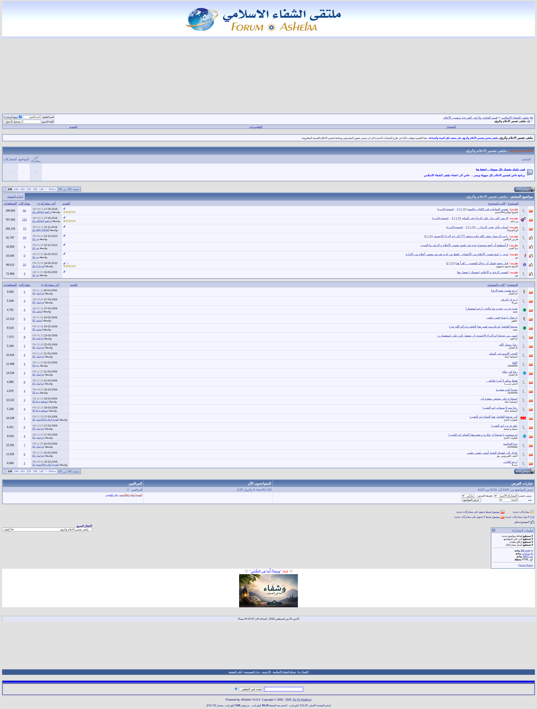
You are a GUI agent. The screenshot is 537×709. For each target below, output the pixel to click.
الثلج (514, 362)
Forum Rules (525, 565)
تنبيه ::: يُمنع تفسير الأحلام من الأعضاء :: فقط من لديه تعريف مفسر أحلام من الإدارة (457, 254)
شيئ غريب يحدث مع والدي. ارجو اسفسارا (491, 308)
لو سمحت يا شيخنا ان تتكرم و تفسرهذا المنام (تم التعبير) (482, 434)
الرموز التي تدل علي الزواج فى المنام (485, 218)
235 (29, 189)
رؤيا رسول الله (508, 344)
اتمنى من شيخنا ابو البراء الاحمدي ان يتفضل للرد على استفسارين (477, 335)
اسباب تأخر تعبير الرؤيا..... (492, 227)
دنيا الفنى (513, 248)
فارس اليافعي (510, 239)
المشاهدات (10, 203)
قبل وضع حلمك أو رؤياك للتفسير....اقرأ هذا (481, 263)
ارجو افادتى (510, 461)
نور (37, 239)
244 (16, 189)
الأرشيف (266, 672)
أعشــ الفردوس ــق (507, 455)
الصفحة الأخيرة (446, 209)
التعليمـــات (255, 126)
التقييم (66, 203)
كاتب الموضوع (497, 203)
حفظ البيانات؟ (10, 117)
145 (41, 189)
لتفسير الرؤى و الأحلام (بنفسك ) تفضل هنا (482, 272)
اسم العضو (48, 117)
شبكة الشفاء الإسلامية (284, 672)
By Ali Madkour (302, 699)
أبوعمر (39, 311)
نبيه (37, 365)
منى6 (514, 302)
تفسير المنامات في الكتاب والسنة (487, 209)
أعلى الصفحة (235, 672)
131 (24, 219)
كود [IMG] (528, 556)
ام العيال (512, 293)
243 (22, 189)
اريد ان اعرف (509, 299)
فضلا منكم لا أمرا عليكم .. (501, 380)
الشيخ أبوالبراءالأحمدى (506, 212)
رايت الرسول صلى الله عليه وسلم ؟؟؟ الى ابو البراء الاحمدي (471, 236)
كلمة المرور (48, 121)
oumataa (512, 446)
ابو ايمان (40, 293)
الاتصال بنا (303, 672)
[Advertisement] (268, 73)
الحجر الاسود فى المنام (503, 353)
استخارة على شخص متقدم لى (498, 398)
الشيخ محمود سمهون (507, 266)
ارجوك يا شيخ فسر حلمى (501, 317)
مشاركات (24, 203)
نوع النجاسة (510, 443)
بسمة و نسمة (510, 428)
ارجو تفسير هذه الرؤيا (504, 290)
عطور (514, 320)
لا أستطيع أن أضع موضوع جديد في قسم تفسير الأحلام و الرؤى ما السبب (464, 245)
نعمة (515, 311)
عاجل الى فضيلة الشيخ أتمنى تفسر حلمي (492, 452)
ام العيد (513, 338)
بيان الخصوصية (252, 672)
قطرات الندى (510, 419)
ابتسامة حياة (511, 356)
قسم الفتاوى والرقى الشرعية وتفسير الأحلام (470, 117)
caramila (512, 365)
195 (35, 189)
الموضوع (513, 203)
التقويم (73, 126)
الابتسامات (527, 553)
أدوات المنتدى (15, 196)
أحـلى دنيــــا (510, 383)
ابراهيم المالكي (44, 212)
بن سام (514, 221)
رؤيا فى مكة (509, 371)
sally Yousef (42, 230)
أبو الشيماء (512, 230)
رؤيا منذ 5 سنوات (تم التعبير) (499, 407)
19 (24, 237)
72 (24, 228)
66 (24, 210)
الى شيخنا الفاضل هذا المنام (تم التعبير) (493, 416)
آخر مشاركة (48, 203)
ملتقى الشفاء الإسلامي (515, 117)
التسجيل (451, 126)
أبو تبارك (40, 266)
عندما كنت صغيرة (506, 389)
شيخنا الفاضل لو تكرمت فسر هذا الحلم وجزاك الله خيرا (483, 326)
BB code (525, 550)
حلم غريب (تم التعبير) (504, 425)
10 (24, 264)
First (52, 189)
